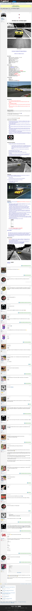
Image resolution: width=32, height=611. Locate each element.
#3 (30, 277)
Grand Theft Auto (4, 597)
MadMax (2, 9)
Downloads (18, 1)
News (11, 1)
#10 (30, 344)
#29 (30, 555)
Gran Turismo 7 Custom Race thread (7, 598)
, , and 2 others (26, 322)
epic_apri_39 (10, 514)
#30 (30, 564)
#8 (30, 324)
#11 (30, 355)
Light (13, 606)
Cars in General (3, 589)
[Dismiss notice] (30, 5)
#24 (30, 494)
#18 (30, 425)
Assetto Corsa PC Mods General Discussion (8, 590)
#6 (30, 304)
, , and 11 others (26, 265)
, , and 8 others (25, 553)
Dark (16, 606)
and (28, 275)
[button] (15, 1)
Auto (19, 606)
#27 (30, 524)
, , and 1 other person (25, 302)
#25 (30, 504)
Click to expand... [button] (19, 572)
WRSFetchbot (9, 202)
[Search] (31, 1)
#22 (30, 475)
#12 (30, 366)
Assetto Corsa (3, 591)
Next (5, 11)
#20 (30, 444)
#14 (30, 385)
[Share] (29, 12)
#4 (30, 286)
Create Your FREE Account (15, 6)
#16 (30, 406)
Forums (14, 1)
